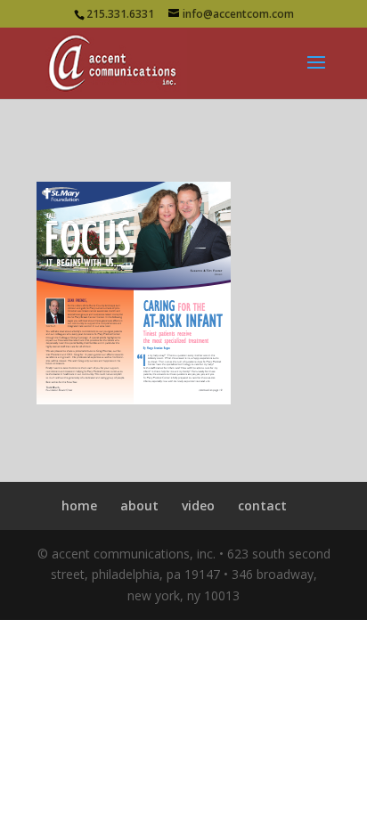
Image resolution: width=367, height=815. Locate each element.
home (79, 505)
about (139, 505)
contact (262, 505)
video (198, 505)
